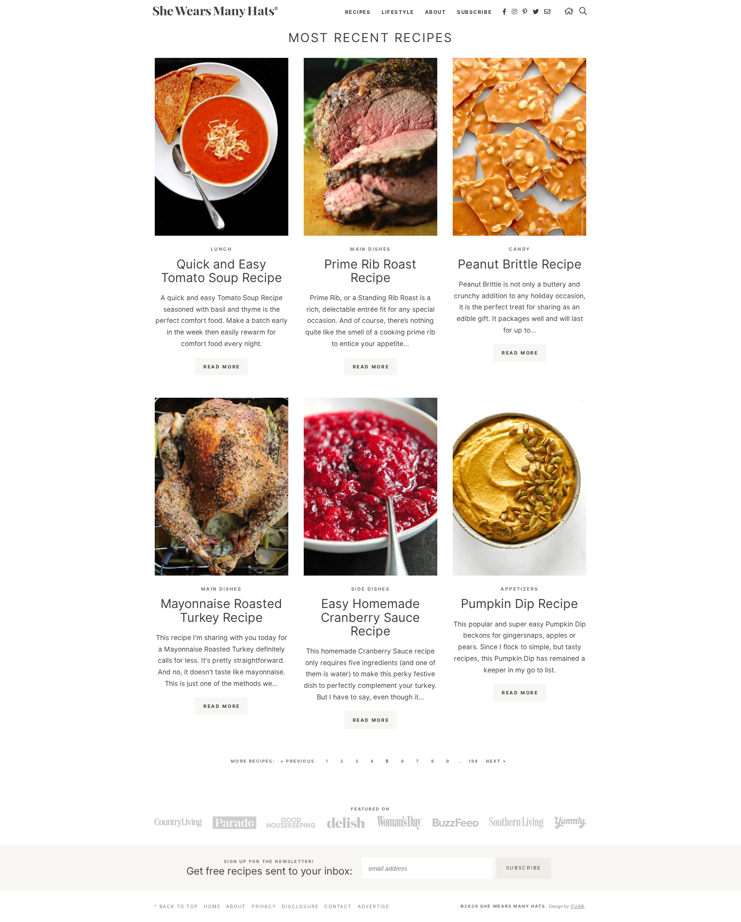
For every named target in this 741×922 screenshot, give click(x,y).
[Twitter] (536, 11)
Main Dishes (370, 249)
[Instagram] (514, 11)
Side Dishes (370, 589)
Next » (496, 761)
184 (474, 761)
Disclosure (300, 906)
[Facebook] (505, 11)
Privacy (264, 906)
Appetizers (519, 589)
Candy (519, 249)
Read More (221, 367)
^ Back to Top (176, 906)
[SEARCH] (583, 12)
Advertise (373, 906)
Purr (578, 906)
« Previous (298, 761)
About (435, 12)
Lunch (221, 249)
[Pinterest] (525, 11)
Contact (338, 906)
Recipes (358, 12)
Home (212, 906)
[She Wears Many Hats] (215, 11)
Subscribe (474, 12)
